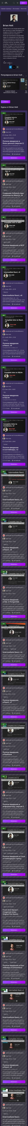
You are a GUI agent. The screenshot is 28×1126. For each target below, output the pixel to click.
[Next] (26, 76)
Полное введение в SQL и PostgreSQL (11, 601)
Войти (23, 3)
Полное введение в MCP (13, 245)
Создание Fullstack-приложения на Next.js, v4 (13, 194)
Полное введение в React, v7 (10, 701)
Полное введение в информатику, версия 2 (13, 805)
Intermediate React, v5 (12, 500)
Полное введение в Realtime (10, 753)
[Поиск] (13, 3)
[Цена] (17, 3)
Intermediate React (11, 1117)
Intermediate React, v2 (12, 1017)
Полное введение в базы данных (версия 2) (13, 142)
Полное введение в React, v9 (10, 344)
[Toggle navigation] (2, 3)
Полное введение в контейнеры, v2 (10, 448)
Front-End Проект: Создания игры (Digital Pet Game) (10, 912)
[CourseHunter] (6, 2)
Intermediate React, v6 (12, 295)
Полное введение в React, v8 (10, 549)
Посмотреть (14, 158)
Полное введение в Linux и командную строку (14, 857)
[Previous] (23, 76)
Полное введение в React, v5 (10, 1066)
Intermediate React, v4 (12, 652)
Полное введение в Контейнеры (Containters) (13, 966)
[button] (4, 62)
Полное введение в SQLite (10, 396)
